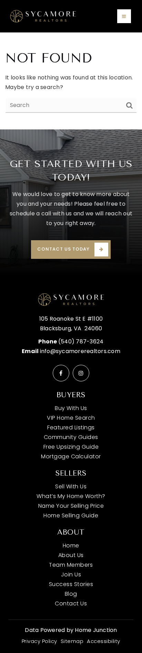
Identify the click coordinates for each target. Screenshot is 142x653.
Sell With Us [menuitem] (71, 486)
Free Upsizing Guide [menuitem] (71, 447)
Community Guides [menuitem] (71, 437)
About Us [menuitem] (71, 555)
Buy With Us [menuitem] (71, 408)
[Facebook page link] (61, 373)
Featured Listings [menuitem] (71, 427)
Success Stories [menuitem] (71, 584)
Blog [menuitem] (71, 594)
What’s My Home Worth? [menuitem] (71, 496)
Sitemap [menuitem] (72, 641)
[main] (71, 80)
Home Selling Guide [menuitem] (70, 515)
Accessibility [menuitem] (103, 641)
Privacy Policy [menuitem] (39, 641)
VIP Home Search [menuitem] (71, 418)
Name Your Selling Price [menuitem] (71, 506)
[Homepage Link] (43, 16)
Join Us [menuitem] (71, 574)
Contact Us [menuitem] (71, 603)
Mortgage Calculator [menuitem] (71, 456)
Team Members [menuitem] (71, 565)
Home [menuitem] (71, 545)
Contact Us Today (63, 249)
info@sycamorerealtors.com (80, 351)
